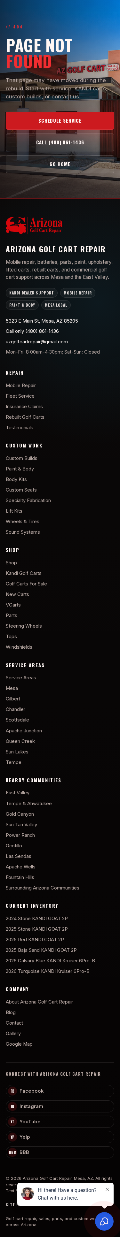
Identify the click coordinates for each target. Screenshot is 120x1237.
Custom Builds (21, 458)
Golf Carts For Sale (26, 584)
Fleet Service (20, 396)
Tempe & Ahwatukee (29, 803)
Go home (60, 163)
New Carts (17, 594)
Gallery (13, 1033)
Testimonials (19, 428)
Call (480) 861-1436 (60, 142)
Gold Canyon (20, 814)
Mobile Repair (21, 385)
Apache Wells (21, 867)
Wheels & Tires (22, 521)
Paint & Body (20, 469)
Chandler (15, 709)
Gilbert (13, 699)
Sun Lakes (17, 752)
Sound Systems (23, 532)
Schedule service (60, 120)
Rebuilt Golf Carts (25, 417)
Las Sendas (18, 856)
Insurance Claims (24, 406)
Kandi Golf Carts (24, 573)
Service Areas (21, 678)
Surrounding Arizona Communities (42, 888)
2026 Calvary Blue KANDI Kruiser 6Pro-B (50, 961)
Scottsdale (17, 720)
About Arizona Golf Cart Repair (39, 1002)
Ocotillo (14, 846)
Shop (11, 563)
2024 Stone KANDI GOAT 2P (37, 918)
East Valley (17, 793)
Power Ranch (20, 835)
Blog (11, 1012)
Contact (14, 1023)
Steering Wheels (24, 626)
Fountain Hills (20, 877)
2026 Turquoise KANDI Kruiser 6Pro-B (48, 971)
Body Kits (16, 479)
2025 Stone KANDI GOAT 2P (37, 929)
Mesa (12, 688)
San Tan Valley (21, 825)
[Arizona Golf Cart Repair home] (60, 227)
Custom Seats (21, 490)
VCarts (13, 605)
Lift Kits (14, 511)
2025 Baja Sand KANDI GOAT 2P (41, 950)
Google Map (19, 1044)
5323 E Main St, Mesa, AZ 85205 (42, 321)
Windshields (19, 647)
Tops (11, 636)
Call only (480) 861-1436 (32, 331)
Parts (11, 615)
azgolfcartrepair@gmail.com (37, 342)
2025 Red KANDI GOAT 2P (35, 940)
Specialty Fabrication (28, 500)
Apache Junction (24, 731)
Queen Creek (20, 741)
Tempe (13, 762)
